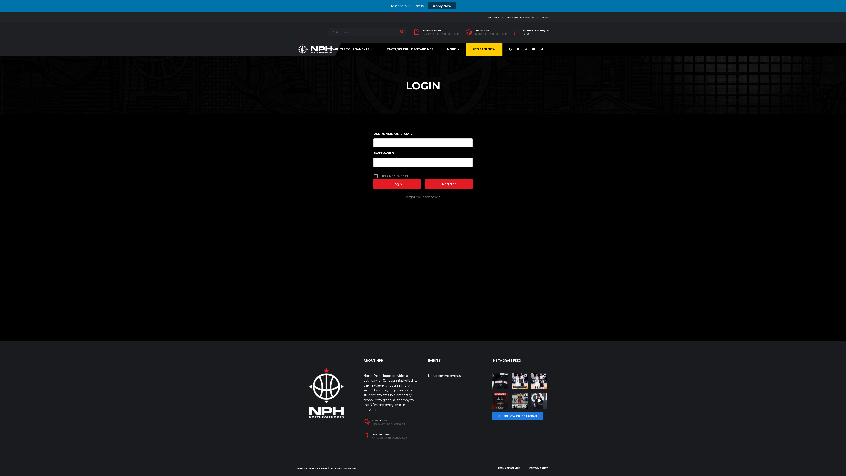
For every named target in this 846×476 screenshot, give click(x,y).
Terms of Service (509, 468)
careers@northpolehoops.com (441, 34)
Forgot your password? (423, 197)
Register (449, 184)
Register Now (484, 49)
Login (545, 17)
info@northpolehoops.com (491, 34)
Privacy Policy (538, 468)
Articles (493, 17)
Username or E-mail (392, 134)
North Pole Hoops (308, 468)
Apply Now (442, 6)
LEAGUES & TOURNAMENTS (349, 49)
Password (383, 153)
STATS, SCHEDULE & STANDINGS (409, 49)
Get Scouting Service (520, 17)
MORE (451, 49)
